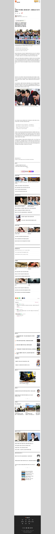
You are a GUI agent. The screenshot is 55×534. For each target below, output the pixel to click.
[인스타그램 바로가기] (28, 528)
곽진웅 (18, 15)
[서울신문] (17, 2)
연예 (29, 523)
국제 (32, 519)
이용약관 (24, 530)
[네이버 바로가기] (30, 528)
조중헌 (19, 15)
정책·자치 (22, 521)
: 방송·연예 (17, 431)
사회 (25, 519)
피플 (22, 523)
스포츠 (26, 523)
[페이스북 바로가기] (23, 528)
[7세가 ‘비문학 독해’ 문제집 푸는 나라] (38, 395)
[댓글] (21, 13)
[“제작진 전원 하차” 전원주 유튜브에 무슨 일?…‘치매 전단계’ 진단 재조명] (38, 460)
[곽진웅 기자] (16, 16)
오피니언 (32, 521)
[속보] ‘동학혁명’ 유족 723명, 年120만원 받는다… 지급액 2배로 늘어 (25, 124)
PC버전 (33, 530)
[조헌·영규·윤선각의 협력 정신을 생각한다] (38, 391)
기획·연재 (29, 521)
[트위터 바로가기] (25, 528)
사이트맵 (30, 530)
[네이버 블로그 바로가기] (32, 528)
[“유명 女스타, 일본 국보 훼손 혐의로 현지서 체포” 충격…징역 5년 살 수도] (38, 465)
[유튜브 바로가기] (26, 528)
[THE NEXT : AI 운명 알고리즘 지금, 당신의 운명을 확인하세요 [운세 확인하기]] (27, 171)
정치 (15, 8)
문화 (25, 521)
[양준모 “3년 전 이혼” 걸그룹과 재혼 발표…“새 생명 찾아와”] (38, 456)
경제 (29, 519)
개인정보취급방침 (27, 530)
